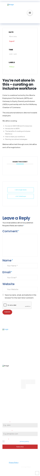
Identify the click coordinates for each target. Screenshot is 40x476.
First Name (6, 422)
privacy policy (24, 441)
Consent (5, 439)
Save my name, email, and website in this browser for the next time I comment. (20, 296)
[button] (29, 12)
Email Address (7, 430)
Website (8, 284)
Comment (10, 231)
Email (7, 272)
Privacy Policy (13, 462)
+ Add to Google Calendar (21, 190)
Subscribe (20, 447)
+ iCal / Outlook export (20, 196)
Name (7, 260)
